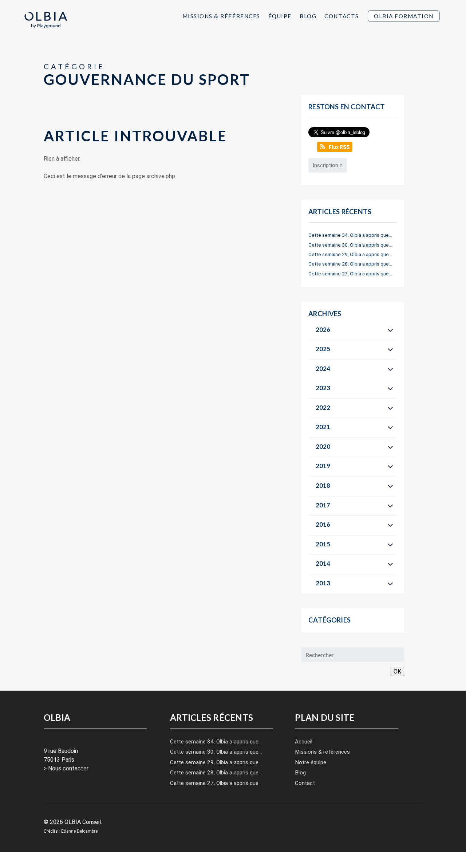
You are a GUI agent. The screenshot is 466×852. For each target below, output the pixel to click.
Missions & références (322, 752)
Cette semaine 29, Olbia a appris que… (350, 254)
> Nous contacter (66, 768)
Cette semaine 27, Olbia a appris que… (350, 273)
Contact (305, 783)
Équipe (280, 16)
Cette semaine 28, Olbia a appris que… (350, 264)
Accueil (303, 741)
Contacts (341, 16)
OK (397, 671)
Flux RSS (339, 147)
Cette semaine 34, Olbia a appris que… (350, 235)
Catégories (329, 620)
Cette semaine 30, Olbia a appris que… (350, 245)
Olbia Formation (404, 16)
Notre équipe (310, 762)
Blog (308, 16)
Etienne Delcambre (79, 831)
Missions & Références (221, 16)
